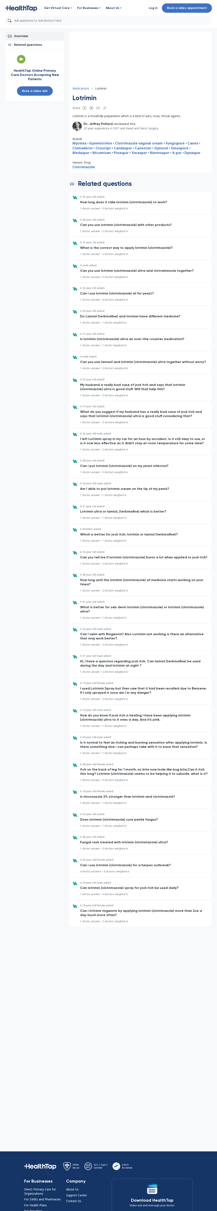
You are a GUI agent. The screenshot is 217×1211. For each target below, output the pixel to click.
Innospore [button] (179, 148)
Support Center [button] (76, 1195)
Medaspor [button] (80, 152)
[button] (21, 8)
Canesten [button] (143, 148)
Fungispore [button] (175, 143)
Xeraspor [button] (139, 152)
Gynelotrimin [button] (100, 143)
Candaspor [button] (123, 148)
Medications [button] (80, 88)
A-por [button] (177, 152)
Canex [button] (193, 143)
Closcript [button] (103, 148)
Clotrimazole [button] (83, 167)
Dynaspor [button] (192, 152)
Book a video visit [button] (35, 91)
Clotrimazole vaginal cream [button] (139, 143)
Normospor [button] (159, 152)
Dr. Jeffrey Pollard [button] (98, 124)
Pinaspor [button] (121, 152)
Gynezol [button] (161, 148)
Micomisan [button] (101, 152)
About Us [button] (72, 1189)
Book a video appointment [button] (187, 8)
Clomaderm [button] (82, 148)
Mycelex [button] (79, 143)
